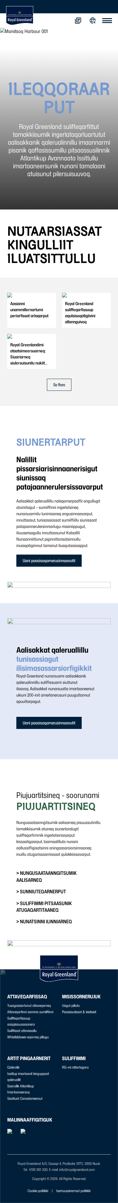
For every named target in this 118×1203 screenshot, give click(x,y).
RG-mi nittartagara (75, 1067)
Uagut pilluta (71, 1005)
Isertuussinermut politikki (73, 1190)
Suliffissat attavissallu (22, 1030)
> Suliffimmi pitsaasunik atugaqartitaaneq (44, 906)
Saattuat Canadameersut (24, 1098)
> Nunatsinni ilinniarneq (44, 921)
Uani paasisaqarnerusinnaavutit (49, 560)
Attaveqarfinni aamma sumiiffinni (30, 1011)
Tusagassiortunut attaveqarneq (29, 1005)
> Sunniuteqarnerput (41, 891)
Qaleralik (13, 1067)
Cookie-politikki (38, 1190)
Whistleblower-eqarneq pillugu (28, 1037)
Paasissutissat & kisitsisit (79, 1011)
